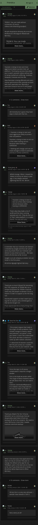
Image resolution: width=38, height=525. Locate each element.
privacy (8, 36)
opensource (20, 469)
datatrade (26, 34)
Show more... (19, 46)
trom (27, 180)
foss (27, 469)
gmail (20, 263)
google (14, 263)
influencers (9, 34)
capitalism (14, 31)
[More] (14, 7)
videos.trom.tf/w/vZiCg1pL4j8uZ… (16, 26)
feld (12, 174)
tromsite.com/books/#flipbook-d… (21, 385)
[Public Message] (26, 15)
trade (7, 31)
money (21, 31)
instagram (17, 34)
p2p (13, 469)
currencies (28, 31)
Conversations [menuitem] (6, 7)
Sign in (30, 3)
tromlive (8, 263)
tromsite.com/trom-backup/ (14, 424)
